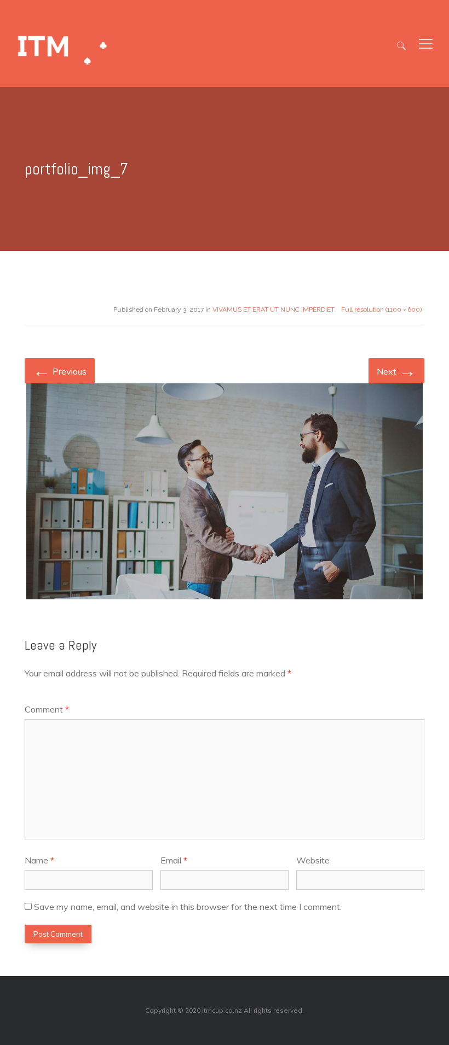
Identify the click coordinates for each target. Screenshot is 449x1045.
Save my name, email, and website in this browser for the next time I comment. (188, 906)
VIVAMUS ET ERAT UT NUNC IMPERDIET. (274, 309)
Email (173, 860)
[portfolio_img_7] (224, 493)
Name (39, 860)
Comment (47, 709)
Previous (60, 370)
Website (313, 860)
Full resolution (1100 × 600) (381, 309)
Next (396, 370)
